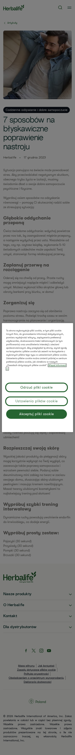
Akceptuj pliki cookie (36, 414)
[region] (37, 377)
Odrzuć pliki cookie (36, 387)
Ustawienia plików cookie (36, 401)
